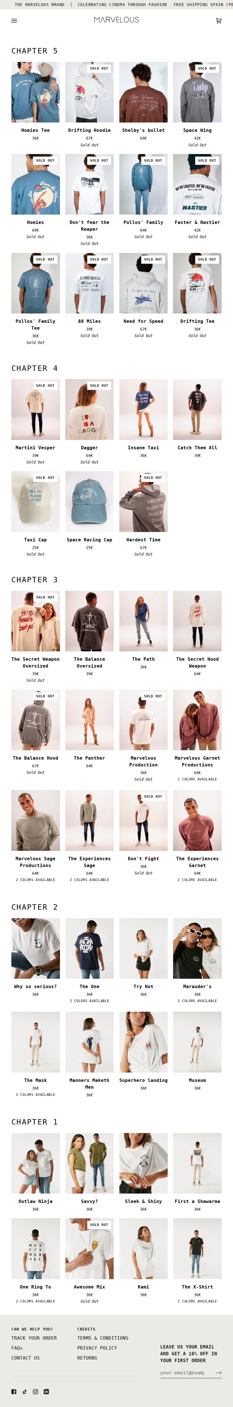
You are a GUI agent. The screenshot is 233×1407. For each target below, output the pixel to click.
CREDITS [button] (86, 1329)
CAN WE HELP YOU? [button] (32, 1329)
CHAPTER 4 (34, 368)
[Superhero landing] (143, 1042)
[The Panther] (89, 720)
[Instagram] (35, 1391)
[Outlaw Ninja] (35, 1163)
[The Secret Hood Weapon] (197, 621)
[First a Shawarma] (197, 1163)
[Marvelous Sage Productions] (35, 820)
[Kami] (143, 1248)
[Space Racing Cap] (89, 501)
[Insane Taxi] (143, 409)
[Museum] (197, 1042)
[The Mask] (35, 1042)
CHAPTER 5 (34, 51)
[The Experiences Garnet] (197, 820)
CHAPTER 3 (34, 579)
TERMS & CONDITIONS (102, 1338)
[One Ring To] (35, 1248)
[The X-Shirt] (197, 1248)
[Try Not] (143, 948)
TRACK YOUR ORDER (34, 1338)
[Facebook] (13, 1391)
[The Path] (143, 621)
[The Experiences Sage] (89, 820)
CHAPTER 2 (34, 907)
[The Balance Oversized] (89, 621)
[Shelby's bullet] (143, 92)
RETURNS (87, 1358)
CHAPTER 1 (34, 1122)
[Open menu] (19, 20)
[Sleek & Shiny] (143, 1163)
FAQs (17, 1348)
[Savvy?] (89, 1163)
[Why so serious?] (35, 948)
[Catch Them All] (197, 409)
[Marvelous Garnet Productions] (197, 720)
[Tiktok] (24, 1391)
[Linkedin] (46, 1391)
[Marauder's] (197, 948)
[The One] (89, 948)
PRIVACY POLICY (97, 1348)
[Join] (214, 1372)
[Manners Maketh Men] (89, 1042)
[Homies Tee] (35, 92)
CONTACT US (25, 1358)
